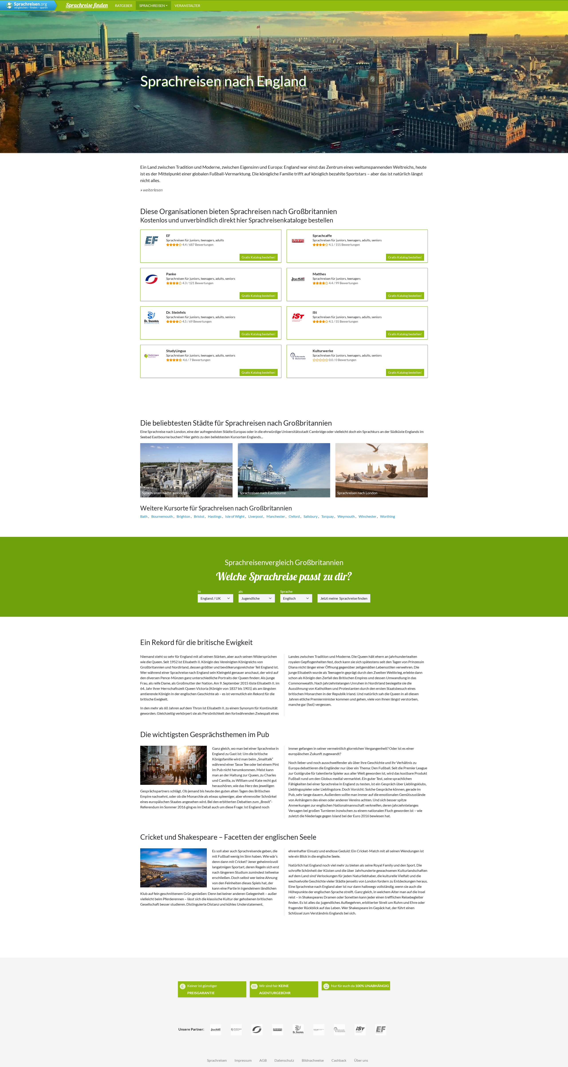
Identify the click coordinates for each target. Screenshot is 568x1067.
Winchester (367, 516)
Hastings (214, 516)
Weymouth (346, 516)
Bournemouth (162, 516)
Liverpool (255, 516)
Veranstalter (187, 5)
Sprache (286, 591)
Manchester (275, 516)
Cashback (338, 1060)
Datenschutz (284, 1060)
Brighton (183, 516)
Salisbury (311, 516)
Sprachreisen (152, 5)
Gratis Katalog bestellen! (259, 257)
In (199, 591)
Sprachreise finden (343, 598)
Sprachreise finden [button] (87, 4)
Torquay (327, 516)
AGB (263, 1060)
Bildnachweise (313, 1060)
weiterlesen (152, 190)
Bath (144, 516)
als (241, 591)
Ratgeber (123, 5)
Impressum (243, 1060)
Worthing (387, 516)
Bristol (199, 516)
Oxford (294, 516)
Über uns (361, 1060)
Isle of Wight (235, 516)
